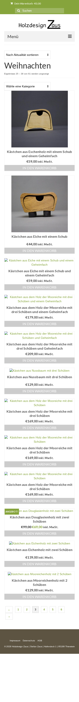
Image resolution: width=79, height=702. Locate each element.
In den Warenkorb (39, 168)
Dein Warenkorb (27, 3)
